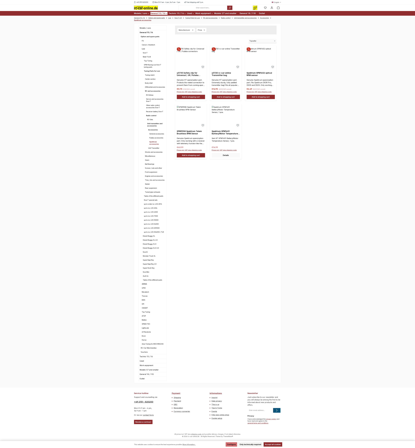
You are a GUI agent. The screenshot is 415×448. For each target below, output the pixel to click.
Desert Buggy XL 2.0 (150, 240)
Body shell (148, 83)
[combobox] (202, 8)
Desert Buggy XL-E (149, 244)
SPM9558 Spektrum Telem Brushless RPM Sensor (189, 132)
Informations (216, 393)
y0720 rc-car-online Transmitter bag (221, 74)
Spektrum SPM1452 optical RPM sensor (259, 74)
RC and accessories (152, 91)
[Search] (229, 8)
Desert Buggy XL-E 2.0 (151, 248)
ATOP (144, 316)
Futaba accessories (156, 138)
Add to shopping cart (191, 97)
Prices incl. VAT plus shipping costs (189, 92)
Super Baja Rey (148, 260)
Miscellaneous (150, 156)
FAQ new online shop (220, 415)
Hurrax (144, 340)
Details (226, 155)
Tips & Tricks (216, 408)
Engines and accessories (154, 176)
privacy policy (271, 419)
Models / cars (145, 28)
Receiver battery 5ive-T (154, 111)
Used (142, 361)
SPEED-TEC (146, 324)
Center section (150, 79)
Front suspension (151, 172)
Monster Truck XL (149, 256)
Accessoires (153, 130)
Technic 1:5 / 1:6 (146, 356)
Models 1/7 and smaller (149, 370)
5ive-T (145, 53)
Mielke (144, 320)
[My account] (272, 8)
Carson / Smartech (148, 45)
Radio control (151, 115)
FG (143, 41)
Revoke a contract (143, 422)
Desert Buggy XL (149, 236)
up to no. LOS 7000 (151, 216)
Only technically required (250, 444)
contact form (148, 415)
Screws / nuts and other (153, 168)
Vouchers (144, 352)
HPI (143, 304)
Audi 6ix (145, 276)
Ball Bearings (149, 164)
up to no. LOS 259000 (152, 228)
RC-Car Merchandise (148, 348)
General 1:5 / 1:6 (146, 32)
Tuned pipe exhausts (152, 192)
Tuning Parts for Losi (152, 71)
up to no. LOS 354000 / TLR (154, 232)
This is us (215, 404)
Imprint (214, 397)
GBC (175, 404)
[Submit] (277, 410)
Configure (231, 444)
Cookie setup (216, 418)
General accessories (156, 134)
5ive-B (145, 252)
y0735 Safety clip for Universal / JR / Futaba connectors (187, 74)
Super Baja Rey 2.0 (149, 264)
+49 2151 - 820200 (143, 401)
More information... (189, 444)
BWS (143, 300)
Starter (147, 184)
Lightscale (145, 328)
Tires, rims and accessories (155, 180)
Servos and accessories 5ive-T (154, 100)
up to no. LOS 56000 (151, 224)
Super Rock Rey (149, 268)
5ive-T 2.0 (147, 57)
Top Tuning (148, 61)
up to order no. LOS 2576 (153, 204)
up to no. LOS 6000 (151, 212)
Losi (143, 49)
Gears (147, 160)
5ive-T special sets (150, 200)
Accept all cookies (273, 444)
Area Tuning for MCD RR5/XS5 (153, 344)
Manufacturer (185, 30)
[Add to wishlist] (203, 67)
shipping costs (196, 434)
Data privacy (216, 401)
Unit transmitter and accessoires (154, 125)
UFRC (144, 288)
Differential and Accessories (155, 87)
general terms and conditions (257, 423)
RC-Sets (150, 119)
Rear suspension (151, 188)
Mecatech (145, 292)
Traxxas (145, 296)
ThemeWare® (228, 436)
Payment (176, 393)
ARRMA (144, 284)
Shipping (177, 397)
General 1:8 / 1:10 (147, 374)
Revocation (178, 408)
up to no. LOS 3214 (150, 208)
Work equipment (146, 365)
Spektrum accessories (154, 143)
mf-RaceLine (146, 332)
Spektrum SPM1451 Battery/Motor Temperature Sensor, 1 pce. (225, 132)
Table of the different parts (153, 196)
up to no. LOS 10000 (151, 220)
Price (200, 30)
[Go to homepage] (146, 8)
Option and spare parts (150, 37)
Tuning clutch (150, 75)
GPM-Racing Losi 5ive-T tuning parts (152, 66)
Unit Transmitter (153, 148)
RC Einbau (149, 95)
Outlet (142, 379)
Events (214, 411)
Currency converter (182, 411)
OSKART (145, 308)
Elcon (144, 336)
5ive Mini (146, 272)
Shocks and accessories (154, 152)
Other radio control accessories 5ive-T (153, 106)
